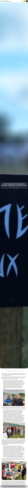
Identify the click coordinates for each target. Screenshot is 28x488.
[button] (26, 486)
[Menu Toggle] (27, 1)
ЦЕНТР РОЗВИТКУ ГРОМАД (7, 1)
